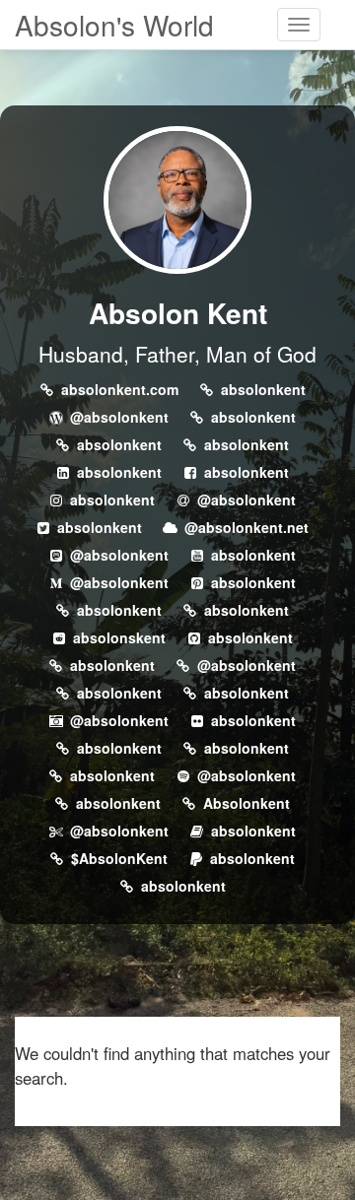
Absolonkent (246, 803)
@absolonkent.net (246, 527)
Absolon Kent (178, 313)
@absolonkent (119, 417)
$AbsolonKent (119, 858)
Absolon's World (114, 24)
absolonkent (263, 389)
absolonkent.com (119, 389)
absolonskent (119, 637)
